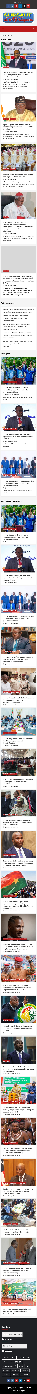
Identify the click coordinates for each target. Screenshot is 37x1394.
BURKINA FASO (23, 1358)
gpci (10, 1362)
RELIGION (6, 67)
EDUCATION (13, 773)
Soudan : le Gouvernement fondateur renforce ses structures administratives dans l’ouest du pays (17, 822)
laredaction (14, 79)
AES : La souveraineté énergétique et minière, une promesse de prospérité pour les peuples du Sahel (18, 1109)
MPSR (21, 1366)
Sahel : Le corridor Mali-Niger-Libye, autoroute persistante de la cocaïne (16, 1231)
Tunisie (15, 1375)
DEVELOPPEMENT (15, 692)
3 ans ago (7, 233)
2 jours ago (7, 488)
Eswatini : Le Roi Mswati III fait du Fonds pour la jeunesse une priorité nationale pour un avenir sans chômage (17, 1150)
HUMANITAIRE (14, 1303)
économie (25, 1375)
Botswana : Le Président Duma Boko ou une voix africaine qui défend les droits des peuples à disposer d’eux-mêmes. (18, 947)
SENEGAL (25, 1370)
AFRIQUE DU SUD (9, 1358)
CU (4, 1362)
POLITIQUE (13, 382)
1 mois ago (7, 79)
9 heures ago (8, 394)
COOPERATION (14, 1102)
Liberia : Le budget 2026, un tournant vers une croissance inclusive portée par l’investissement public (18, 1191)
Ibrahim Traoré (9, 1366)
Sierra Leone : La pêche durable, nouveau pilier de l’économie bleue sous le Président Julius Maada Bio (17, 335)
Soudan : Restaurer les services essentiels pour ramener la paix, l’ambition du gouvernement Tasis (17, 326)
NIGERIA (6, 1370)
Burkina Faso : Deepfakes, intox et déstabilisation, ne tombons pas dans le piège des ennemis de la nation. (17, 987)
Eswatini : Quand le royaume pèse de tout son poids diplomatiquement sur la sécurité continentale (18, 74)
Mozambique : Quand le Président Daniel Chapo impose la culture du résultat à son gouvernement (18, 1069)
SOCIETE (13, 119)
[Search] (33, 29)
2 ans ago (7, 179)
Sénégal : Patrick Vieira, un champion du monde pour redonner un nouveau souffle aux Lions (18, 1028)
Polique (15, 1370)
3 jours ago (7, 745)
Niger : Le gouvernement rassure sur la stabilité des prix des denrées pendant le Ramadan (18, 127)
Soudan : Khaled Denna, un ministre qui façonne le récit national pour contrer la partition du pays (16, 318)
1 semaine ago (8, 867)
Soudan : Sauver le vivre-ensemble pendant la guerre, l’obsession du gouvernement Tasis (18, 311)
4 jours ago (7, 786)
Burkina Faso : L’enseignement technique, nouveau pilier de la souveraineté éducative (18, 781)
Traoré (6, 1375)
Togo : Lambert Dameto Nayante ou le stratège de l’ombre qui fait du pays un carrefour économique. (17, 1270)
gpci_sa (18, 1362)
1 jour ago (7, 441)
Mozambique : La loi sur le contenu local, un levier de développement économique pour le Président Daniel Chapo (18, 863)
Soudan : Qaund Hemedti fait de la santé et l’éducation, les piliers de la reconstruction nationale (17, 343)
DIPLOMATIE (22, 939)
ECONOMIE (13, 651)
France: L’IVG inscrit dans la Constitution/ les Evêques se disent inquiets (18, 175)
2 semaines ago (9, 992)
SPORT (12, 1020)
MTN (27, 1366)
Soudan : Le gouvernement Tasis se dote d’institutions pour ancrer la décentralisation (18, 741)
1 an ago (7, 131)
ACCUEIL (5, 382)
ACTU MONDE (13, 939)
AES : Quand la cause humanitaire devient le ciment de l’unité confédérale (18, 1310)
